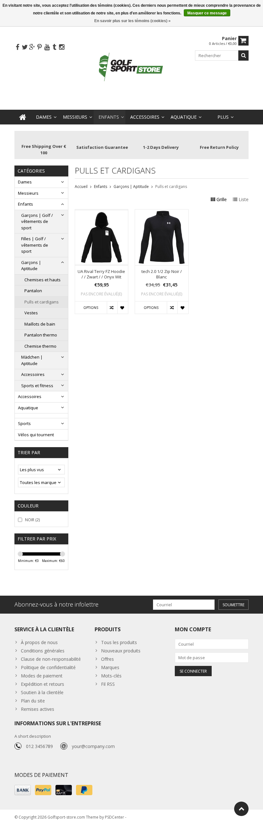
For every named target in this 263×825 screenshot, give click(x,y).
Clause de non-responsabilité (51, 659)
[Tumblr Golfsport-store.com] (54, 47)
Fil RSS (108, 684)
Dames (44, 117)
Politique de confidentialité (48, 667)
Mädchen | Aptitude (32, 360)
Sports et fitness (37, 385)
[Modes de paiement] (22, 790)
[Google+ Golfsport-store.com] (32, 47)
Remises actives (37, 709)
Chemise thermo (40, 346)
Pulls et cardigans (41, 302)
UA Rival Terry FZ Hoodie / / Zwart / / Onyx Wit (101, 274)
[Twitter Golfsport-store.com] (25, 47)
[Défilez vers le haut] (241, 809)
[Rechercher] (243, 55)
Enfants (108, 117)
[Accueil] (22, 117)
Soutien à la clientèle (42, 692)
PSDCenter (114, 817)
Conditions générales (42, 651)
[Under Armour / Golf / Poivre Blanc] (131, 67)
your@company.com (93, 746)
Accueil (81, 186)
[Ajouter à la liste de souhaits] (122, 308)
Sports (24, 423)
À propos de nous (39, 642)
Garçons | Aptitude (31, 265)
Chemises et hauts (42, 280)
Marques (110, 667)
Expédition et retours (42, 684)
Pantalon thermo (40, 335)
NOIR (32, 520)
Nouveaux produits (120, 651)
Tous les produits (119, 642)
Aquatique (184, 117)
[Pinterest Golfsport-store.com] (39, 47)
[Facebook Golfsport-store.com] (17, 47)
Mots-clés (111, 676)
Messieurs (75, 117)
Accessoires (144, 117)
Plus (223, 117)
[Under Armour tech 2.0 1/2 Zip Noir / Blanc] (161, 213)
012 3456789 (39, 746)
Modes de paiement (42, 676)
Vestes (31, 313)
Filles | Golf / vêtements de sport (34, 245)
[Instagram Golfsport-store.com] (61, 47)
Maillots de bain (39, 324)
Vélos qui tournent (36, 435)
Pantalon (33, 290)
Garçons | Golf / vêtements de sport (37, 221)
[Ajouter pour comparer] (112, 308)
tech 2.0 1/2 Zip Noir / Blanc (161, 274)
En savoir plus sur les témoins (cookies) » (132, 21)
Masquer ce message (207, 13)
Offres (107, 659)
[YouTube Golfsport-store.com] (47, 47)
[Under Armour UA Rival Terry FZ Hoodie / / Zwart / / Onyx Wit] (101, 213)
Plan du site (33, 701)
